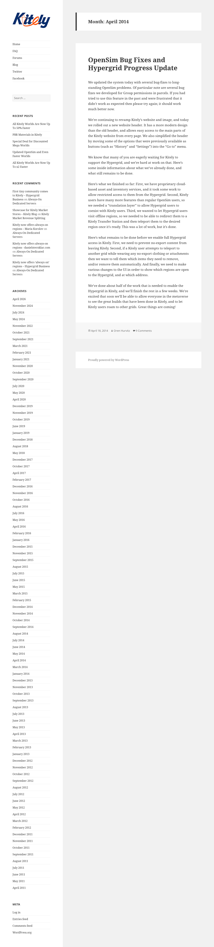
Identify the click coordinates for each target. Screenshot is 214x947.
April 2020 (19, 399)
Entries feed (20, 919)
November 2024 (23, 306)
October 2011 (21, 847)
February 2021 (22, 352)
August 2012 (20, 787)
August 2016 (20, 506)
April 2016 (19, 526)
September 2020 (23, 379)
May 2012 (19, 807)
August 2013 (20, 707)
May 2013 (19, 727)
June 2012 (19, 801)
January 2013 (21, 754)
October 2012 (21, 774)
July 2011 (18, 868)
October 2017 (21, 466)
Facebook (18, 78)
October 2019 (21, 419)
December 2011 (23, 834)
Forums (17, 58)
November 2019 (23, 413)
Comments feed (22, 926)
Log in (16, 912)
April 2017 (19, 473)
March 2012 (20, 821)
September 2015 (23, 560)
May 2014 (19, 653)
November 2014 (23, 613)
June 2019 (19, 426)
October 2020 (21, 372)
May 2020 (19, 393)
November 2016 (23, 493)
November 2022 (23, 326)
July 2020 (18, 386)
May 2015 (19, 587)
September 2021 (23, 339)
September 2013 (23, 700)
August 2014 (20, 633)
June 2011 (19, 874)
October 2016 (21, 500)
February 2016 (22, 533)
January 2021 (21, 359)
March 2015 (20, 593)
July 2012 (18, 794)
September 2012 (23, 781)
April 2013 (19, 734)
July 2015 (18, 573)
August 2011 (20, 861)
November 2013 (23, 687)
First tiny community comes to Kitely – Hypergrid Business (30, 195)
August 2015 (20, 567)
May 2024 (19, 319)
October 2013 (21, 694)
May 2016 (19, 520)
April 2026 (19, 299)
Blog (15, 65)
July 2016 (18, 513)
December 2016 (23, 486)
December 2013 (23, 680)
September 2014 (23, 627)
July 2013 (18, 714)
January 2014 (21, 674)
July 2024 (18, 312)
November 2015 (23, 553)
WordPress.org (22, 932)
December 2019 (23, 406)
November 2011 (23, 841)
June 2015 (19, 580)
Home (16, 44)
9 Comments (144, 331)
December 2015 (23, 546)
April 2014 (19, 660)
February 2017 (22, 480)
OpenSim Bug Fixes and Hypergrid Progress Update (132, 63)
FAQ (15, 51)
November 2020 (23, 366)
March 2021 (20, 346)
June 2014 (19, 647)
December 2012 (23, 761)
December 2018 (23, 439)
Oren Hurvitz (122, 331)
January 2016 (21, 540)
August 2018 (20, 446)
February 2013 (22, 747)
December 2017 (23, 459)
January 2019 (21, 433)
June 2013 (19, 720)
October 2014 (21, 620)
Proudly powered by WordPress (108, 360)
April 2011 (19, 888)
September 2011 (23, 854)
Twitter (17, 71)
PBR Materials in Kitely (27, 134)
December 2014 (23, 607)
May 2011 (19, 881)
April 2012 (19, 814)
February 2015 (22, 600)
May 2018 (19, 453)
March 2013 (20, 740)
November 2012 (23, 767)
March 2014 (20, 667)
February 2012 (22, 827)
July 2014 (18, 640)
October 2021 (21, 332)
